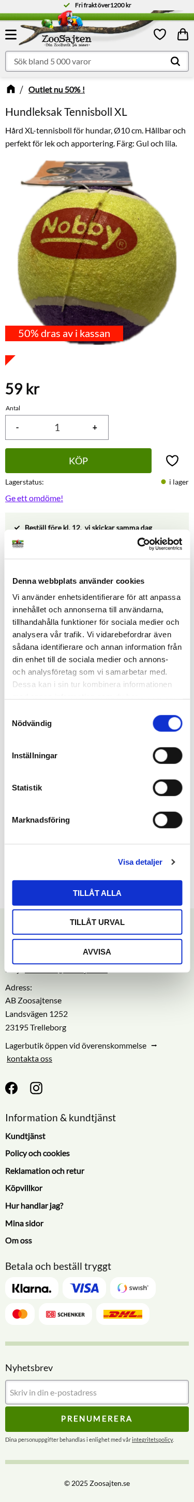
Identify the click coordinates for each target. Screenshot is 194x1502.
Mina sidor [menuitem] (24, 1223)
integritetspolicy (152, 1439)
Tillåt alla (97, 892)
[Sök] (175, 61)
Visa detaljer (140, 861)
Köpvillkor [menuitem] (23, 1187)
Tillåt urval (97, 922)
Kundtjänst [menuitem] (25, 1136)
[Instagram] (36, 1088)
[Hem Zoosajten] (86, 30)
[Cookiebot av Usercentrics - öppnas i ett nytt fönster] (138, 544)
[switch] (167, 755)
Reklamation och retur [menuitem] (44, 1170)
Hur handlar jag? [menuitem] (34, 1205)
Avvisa (97, 951)
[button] (12, 34)
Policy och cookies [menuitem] (37, 1153)
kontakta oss (29, 1058)
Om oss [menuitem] (18, 1240)
